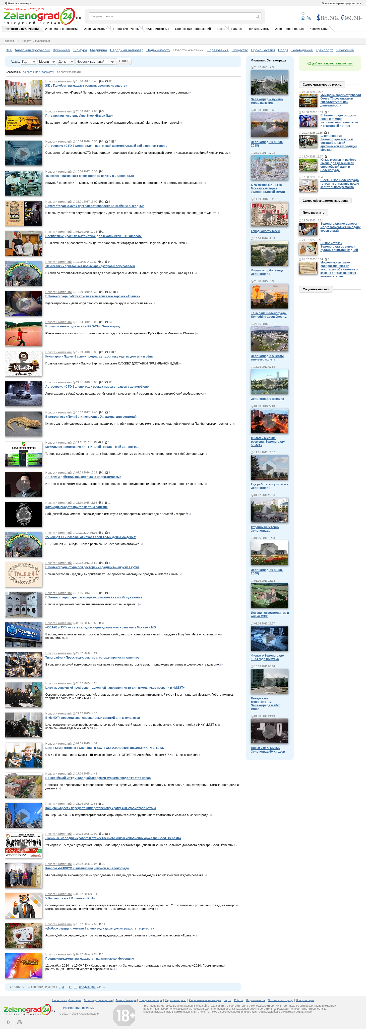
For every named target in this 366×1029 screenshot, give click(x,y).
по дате (27, 71)
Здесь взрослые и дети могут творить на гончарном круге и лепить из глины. (99, 303)
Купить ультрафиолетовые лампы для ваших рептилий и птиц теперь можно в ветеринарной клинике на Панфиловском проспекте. (138, 423)
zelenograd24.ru (249, 1008)
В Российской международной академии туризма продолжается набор (98, 778)
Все (9, 50)
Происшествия (263, 50)
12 (70, 987)
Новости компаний (188, 50)
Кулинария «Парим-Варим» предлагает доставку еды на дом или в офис (99, 356)
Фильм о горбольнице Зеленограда (267, 272)
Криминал (61, 50)
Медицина (98, 50)
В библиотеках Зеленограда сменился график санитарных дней (339, 246)
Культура (80, 50)
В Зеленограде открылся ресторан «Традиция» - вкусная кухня (92, 567)
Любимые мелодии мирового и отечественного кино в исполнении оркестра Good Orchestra (113, 838)
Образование (218, 50)
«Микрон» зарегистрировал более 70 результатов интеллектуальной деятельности (340, 100)
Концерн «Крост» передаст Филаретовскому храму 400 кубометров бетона (100, 808)
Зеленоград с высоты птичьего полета (267, 357)
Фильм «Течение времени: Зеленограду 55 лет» (268, 441)
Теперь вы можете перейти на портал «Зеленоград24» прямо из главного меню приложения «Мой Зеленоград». (125, 454)
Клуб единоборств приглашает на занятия (76, 507)
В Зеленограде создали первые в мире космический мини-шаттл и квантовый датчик (339, 121)
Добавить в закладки (18, 3)
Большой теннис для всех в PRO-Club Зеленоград (82, 326)
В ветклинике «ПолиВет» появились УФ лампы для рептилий (90, 416)
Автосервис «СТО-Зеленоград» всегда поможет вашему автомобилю (97, 386)
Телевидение (302, 50)
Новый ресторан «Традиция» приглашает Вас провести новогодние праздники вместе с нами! (112, 574)
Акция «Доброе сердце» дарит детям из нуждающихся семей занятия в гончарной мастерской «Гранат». (120, 935)
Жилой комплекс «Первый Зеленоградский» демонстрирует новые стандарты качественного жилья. (116, 92)
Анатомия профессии (32, 50)
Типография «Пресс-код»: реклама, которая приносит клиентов (92, 657)
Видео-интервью (157, 29)
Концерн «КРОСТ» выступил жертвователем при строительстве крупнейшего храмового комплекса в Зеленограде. (127, 815)
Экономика (345, 50)
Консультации (319, 29)
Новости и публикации (22, 29)
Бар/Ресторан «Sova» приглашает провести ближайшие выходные (94, 206)
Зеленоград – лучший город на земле (267, 101)
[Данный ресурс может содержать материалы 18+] (124, 1015)
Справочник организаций (193, 29)
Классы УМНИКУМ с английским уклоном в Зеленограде (87, 868)
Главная (9, 40)
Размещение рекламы (79, 1008)
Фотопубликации (95, 29)
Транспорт (324, 50)
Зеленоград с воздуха (267, 399)
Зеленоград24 (89, 1013)
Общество (240, 50)
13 (75, 987)
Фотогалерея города (289, 29)
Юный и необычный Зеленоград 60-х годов (268, 749)
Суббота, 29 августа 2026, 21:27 (24, 9)
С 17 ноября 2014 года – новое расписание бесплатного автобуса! (92, 544)
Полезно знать (313, 212)
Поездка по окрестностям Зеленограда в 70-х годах (265, 704)
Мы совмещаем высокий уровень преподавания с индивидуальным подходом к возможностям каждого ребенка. (124, 875)
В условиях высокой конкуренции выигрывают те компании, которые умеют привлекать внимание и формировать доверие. (132, 664)
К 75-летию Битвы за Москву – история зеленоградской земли (268, 188)
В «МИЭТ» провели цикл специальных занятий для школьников (92, 718)
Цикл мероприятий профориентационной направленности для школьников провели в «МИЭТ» (115, 687)
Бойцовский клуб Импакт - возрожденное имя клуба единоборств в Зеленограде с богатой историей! (116, 514)
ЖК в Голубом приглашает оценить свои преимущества (86, 85)
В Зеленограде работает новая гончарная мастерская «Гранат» (92, 296)
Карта (221, 29)
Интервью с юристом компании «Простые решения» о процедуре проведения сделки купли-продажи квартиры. (124, 484)
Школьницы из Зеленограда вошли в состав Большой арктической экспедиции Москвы (338, 143)
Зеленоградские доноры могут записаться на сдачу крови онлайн (340, 227)
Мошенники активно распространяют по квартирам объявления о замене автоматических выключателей (339, 269)
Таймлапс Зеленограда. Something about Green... (269, 314)
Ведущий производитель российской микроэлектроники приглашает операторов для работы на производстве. (124, 183)
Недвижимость (258, 29)
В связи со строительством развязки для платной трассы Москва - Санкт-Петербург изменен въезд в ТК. (119, 273)
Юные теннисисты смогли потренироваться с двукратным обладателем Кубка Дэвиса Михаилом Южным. (120, 333)
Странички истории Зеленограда (265, 528)
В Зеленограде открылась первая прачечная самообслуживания (93, 597)
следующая (87, 987)
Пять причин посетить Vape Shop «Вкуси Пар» (79, 115)
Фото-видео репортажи (61, 29)
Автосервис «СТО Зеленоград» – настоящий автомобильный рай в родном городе (106, 146)
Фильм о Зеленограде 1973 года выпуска (267, 657)
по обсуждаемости (69, 71)
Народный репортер (126, 50)
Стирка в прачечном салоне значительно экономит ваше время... (91, 604)
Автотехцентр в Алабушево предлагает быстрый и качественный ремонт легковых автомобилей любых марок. (124, 393)
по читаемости (44, 71)
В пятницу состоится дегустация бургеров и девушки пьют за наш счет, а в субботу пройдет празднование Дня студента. (131, 213)
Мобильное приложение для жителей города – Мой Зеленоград (92, 447)
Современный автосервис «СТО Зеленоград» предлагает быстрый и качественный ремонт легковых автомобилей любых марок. (136, 152)
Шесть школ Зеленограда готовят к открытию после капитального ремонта (339, 183)
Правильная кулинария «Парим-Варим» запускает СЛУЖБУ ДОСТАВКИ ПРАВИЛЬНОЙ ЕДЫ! (111, 363)
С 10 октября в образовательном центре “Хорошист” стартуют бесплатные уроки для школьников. (115, 243)
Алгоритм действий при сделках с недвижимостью (83, 477)
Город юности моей (265, 231)
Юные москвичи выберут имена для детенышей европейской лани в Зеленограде (339, 165)
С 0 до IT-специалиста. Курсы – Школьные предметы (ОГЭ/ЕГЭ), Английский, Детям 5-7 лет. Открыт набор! (121, 755)
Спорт (283, 50)
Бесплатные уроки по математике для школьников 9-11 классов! (93, 236)
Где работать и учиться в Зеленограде (269, 486)
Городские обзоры (126, 29)
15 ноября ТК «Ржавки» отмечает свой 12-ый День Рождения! (90, 537)
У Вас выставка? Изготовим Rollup (70, 898)
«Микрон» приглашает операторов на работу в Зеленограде (89, 176)
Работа (236, 29)
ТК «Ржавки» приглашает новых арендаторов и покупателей (90, 266)
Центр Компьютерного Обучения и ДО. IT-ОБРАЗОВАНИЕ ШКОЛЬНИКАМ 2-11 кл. (104, 748)
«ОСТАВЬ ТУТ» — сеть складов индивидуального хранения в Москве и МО (100, 627)
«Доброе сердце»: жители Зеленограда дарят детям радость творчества (99, 928)
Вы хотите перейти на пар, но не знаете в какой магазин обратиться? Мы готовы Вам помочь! (112, 122)
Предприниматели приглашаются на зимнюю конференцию (89, 958)
